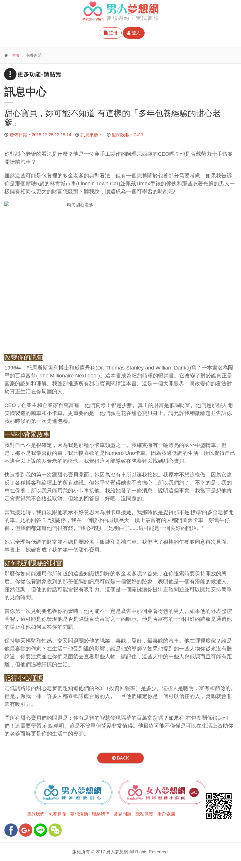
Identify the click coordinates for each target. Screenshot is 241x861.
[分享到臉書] (11, 830)
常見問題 (122, 813)
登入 (135, 32)
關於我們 (35, 813)
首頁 (16, 55)
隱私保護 (144, 813)
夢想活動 (79, 813)
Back (122, 757)
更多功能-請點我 (32, 74)
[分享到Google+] (25, 830)
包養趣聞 (57, 813)
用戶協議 (166, 813)
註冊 (113, 32)
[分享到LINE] (40, 830)
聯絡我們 (101, 813)
